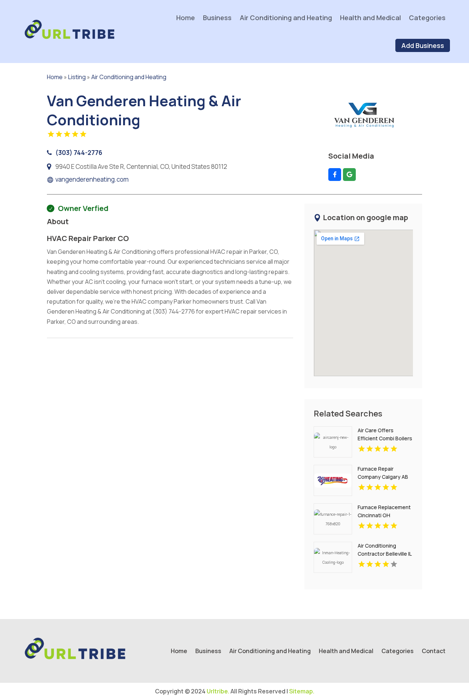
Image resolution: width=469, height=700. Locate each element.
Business (217, 17)
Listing (77, 77)
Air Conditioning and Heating (286, 17)
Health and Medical (370, 17)
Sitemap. (301, 691)
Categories (427, 17)
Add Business (422, 45)
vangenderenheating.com (92, 179)
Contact (434, 651)
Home (185, 17)
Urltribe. (218, 691)
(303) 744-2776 (78, 152)
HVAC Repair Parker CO (88, 238)
